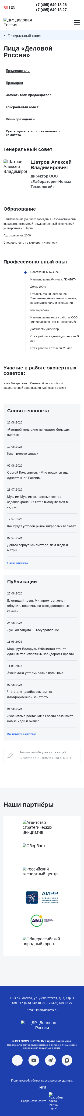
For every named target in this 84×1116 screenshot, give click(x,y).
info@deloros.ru (46, 1010)
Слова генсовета (17, 563)
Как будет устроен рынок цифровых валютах (41, 526)
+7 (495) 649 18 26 (51, 5)
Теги (42, 1087)
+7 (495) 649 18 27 (51, 10)
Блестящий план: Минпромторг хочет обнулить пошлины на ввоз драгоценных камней (38, 606)
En (13, 7)
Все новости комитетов (21, 734)
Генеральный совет (25, 36)
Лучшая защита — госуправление (33, 630)
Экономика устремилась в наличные (35, 673)
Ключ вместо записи (22, 453)
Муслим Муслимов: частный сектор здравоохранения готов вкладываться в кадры (37, 502)
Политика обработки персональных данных (42, 1080)
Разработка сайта (34, 1101)
